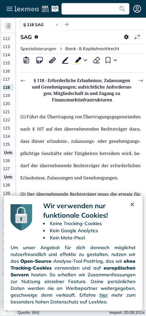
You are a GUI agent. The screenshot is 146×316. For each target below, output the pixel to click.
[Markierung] (76, 60)
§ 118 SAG (33, 24)
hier (103, 295)
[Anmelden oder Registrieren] (137, 8)
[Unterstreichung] (65, 60)
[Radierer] (96, 60)
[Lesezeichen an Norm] (107, 60)
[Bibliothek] (45, 9)
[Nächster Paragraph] (140, 80)
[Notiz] (39, 60)
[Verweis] (52, 60)
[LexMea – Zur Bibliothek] (26, 9)
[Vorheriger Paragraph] (23, 80)
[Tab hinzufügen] (67, 24)
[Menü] (9, 9)
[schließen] (132, 210)
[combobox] (95, 8)
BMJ (35, 312)
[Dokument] (26, 60)
